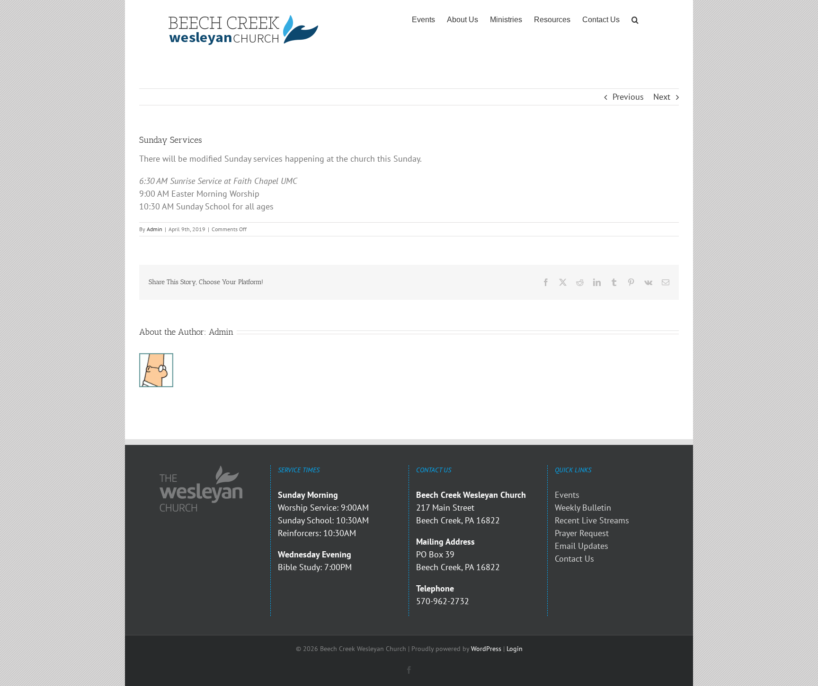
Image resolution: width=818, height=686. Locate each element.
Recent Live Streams (592, 520)
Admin (154, 229)
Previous (628, 96)
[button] (635, 20)
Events (567, 494)
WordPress (486, 648)
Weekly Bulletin (583, 507)
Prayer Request (582, 533)
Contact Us (574, 558)
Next (661, 96)
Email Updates (581, 545)
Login (515, 648)
